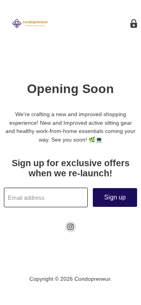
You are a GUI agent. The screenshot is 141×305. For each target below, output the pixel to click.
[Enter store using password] (134, 23)
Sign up (115, 197)
